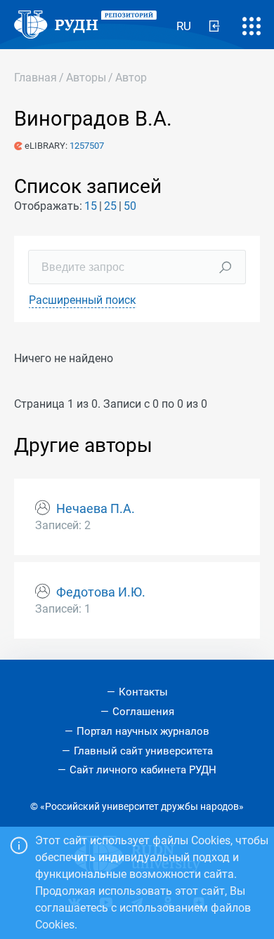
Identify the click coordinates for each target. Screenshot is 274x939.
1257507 (87, 145)
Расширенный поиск (82, 300)
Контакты (143, 692)
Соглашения (143, 711)
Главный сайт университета (143, 751)
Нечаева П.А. (95, 509)
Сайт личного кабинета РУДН (143, 770)
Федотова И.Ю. (100, 592)
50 (130, 206)
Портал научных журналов (143, 731)
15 (90, 206)
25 (110, 206)
